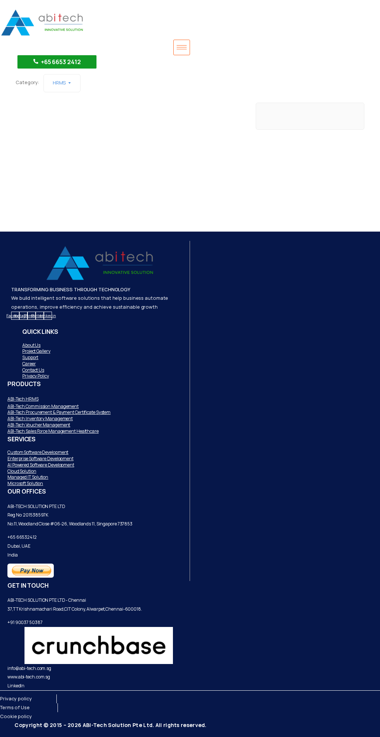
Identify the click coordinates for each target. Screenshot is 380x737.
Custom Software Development (37, 452)
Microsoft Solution (25, 483)
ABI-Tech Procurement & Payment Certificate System (59, 412)
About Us (31, 345)
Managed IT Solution (27, 477)
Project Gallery (36, 351)
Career (29, 364)
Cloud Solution (21, 471)
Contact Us (33, 370)
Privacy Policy (35, 376)
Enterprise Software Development (40, 458)
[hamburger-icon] (181, 47)
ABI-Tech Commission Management (43, 406)
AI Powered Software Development (40, 465)
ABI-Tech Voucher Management (38, 425)
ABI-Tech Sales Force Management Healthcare (53, 431)
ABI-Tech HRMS (23, 399)
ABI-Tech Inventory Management (40, 418)
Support (30, 357)
